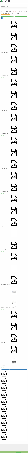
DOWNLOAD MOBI (14, 16)
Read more (2, 42)
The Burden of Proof (10, 371)
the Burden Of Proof (10, 385)
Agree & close (18, 452)
